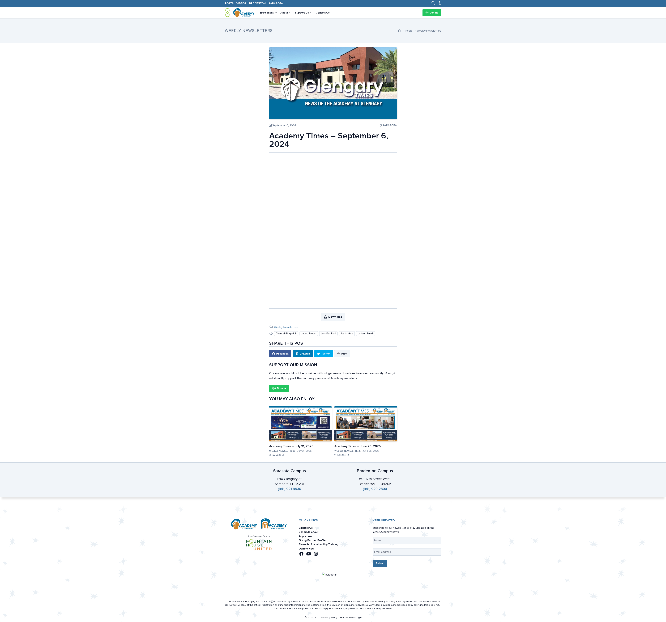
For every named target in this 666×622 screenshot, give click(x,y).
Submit (341, 341)
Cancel (325, 341)
